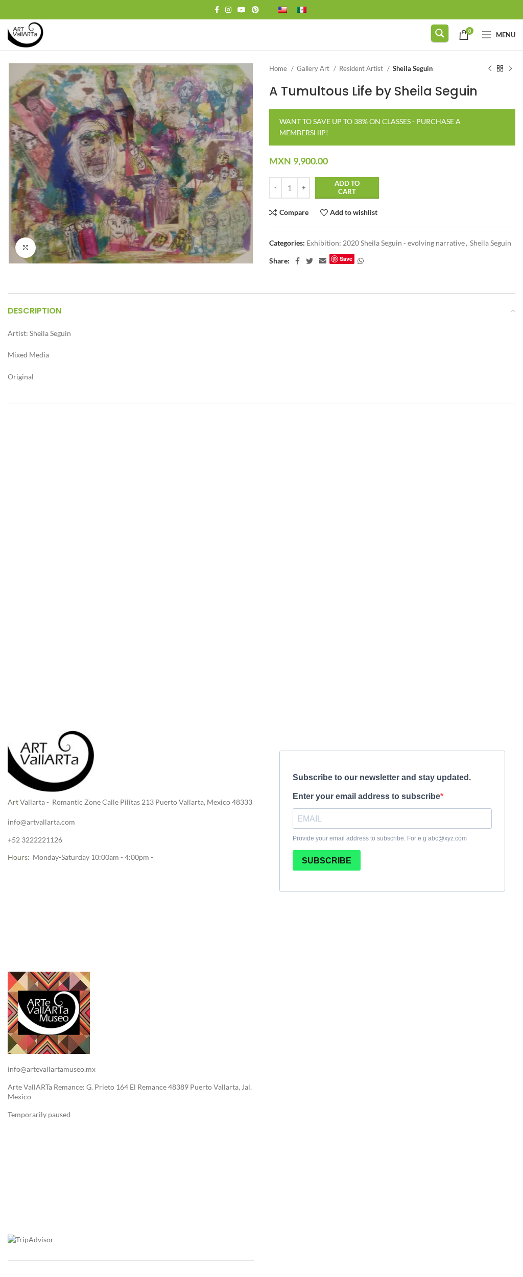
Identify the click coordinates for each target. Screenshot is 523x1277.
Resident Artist (362, 68)
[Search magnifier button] (439, 33)
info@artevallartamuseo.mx (52, 1069)
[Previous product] (490, 69)
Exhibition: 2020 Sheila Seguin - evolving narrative (385, 242)
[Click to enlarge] (25, 247)
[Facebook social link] (216, 9)
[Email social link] (322, 261)
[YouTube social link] (241, 9)
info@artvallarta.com (41, 821)
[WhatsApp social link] (360, 261)
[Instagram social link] (228, 9)
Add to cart (347, 187)
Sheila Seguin (413, 68)
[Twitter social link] (309, 261)
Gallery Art (314, 68)
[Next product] (510, 69)
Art (13, 802)
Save (346, 258)
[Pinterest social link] (255, 9)
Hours (18, 857)
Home (279, 68)
